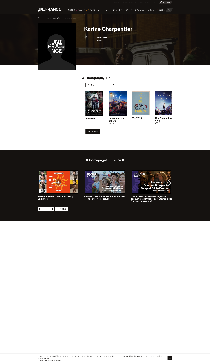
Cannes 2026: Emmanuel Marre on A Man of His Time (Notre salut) (58, 197)
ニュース (82, 10)
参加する (162, 10)
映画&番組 (71, 10)
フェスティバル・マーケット (99, 10)
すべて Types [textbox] (92, 85)
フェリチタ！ (138, 118)
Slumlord (90, 118)
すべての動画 (61, 209)
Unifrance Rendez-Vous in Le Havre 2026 (125, 2)
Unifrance (151, 10)
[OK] (170, 358)
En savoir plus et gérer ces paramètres (49, 360)
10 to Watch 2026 (145, 2)
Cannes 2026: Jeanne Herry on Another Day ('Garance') (150, 197)
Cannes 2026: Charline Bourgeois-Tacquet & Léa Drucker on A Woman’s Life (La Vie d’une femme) (105, 199)
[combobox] (100, 85)
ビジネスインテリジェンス (135, 10)
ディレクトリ (117, 10)
